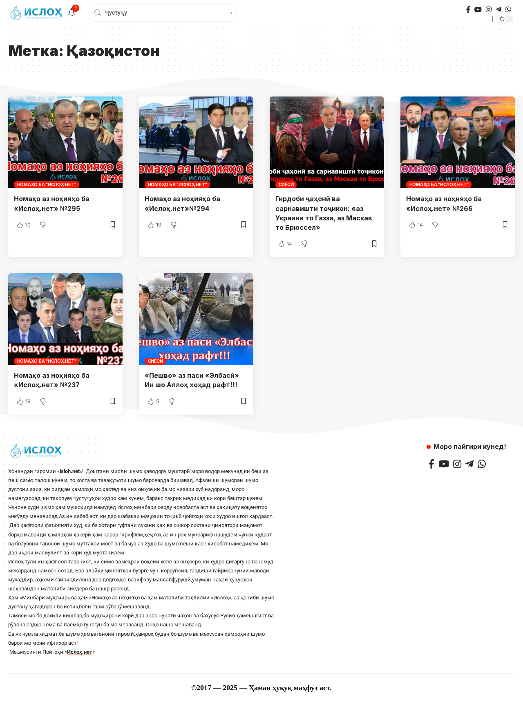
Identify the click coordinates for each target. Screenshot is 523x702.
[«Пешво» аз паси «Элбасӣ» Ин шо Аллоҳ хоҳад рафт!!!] (196, 319)
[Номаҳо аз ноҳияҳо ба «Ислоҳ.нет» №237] (65, 319)
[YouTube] (478, 9)
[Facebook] (468, 9)
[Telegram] (498, 9)
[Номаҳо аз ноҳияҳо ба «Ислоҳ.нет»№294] (196, 142)
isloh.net (70, 471)
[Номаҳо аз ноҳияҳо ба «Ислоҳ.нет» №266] (457, 142)
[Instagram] (489, 9)
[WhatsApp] (508, 9)
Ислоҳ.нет (79, 652)
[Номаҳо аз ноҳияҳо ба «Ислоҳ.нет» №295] (65, 142)
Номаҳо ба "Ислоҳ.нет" (46, 184)
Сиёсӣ (286, 184)
